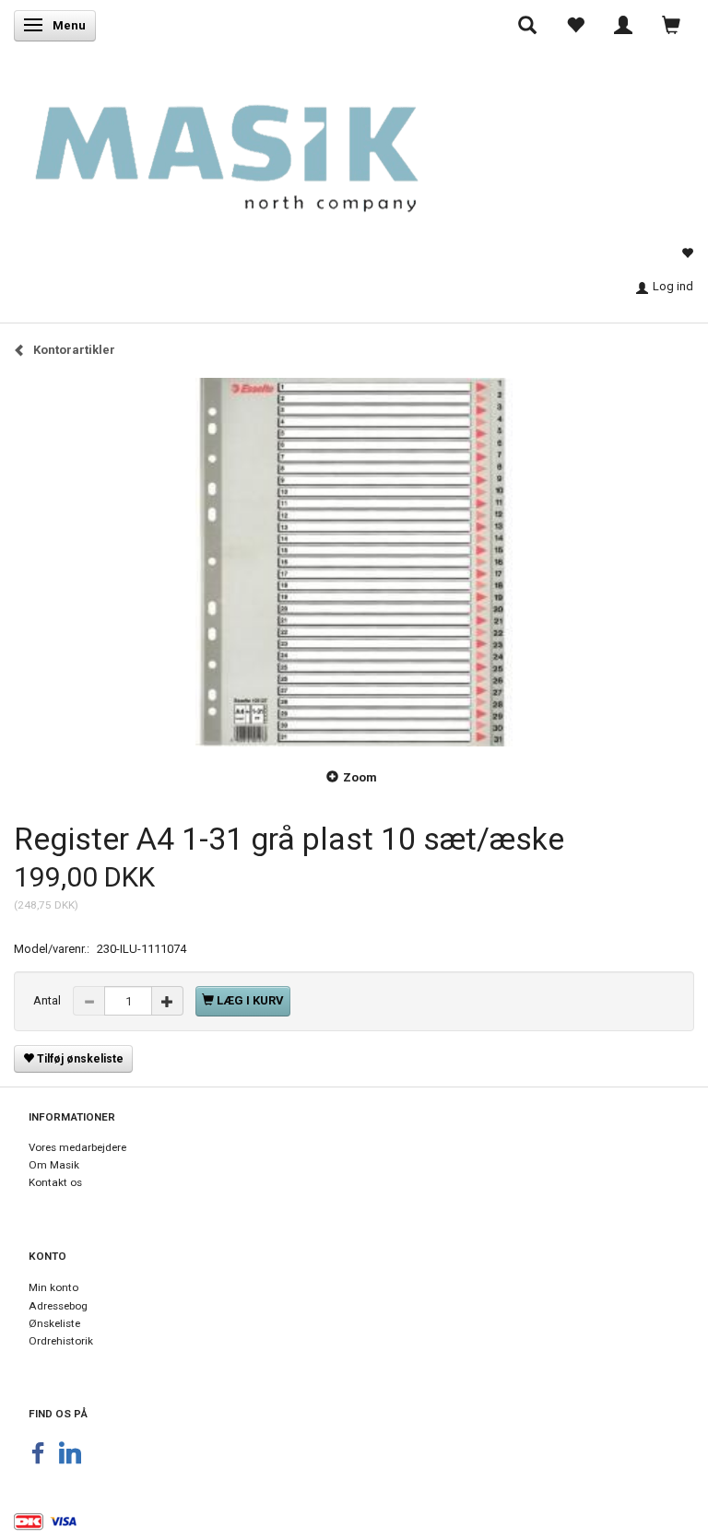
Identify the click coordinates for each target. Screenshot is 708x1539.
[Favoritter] (575, 25)
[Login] (623, 25)
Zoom (360, 777)
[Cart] (671, 25)
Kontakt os (55, 1182)
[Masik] (256, 144)
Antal (48, 1000)
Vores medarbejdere (77, 1147)
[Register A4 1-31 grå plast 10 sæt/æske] (354, 562)
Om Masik (54, 1164)
